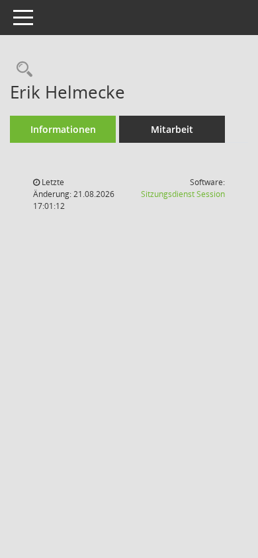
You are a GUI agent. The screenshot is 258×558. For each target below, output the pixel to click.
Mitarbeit (172, 129)
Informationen (63, 129)
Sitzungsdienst (183, 194)
